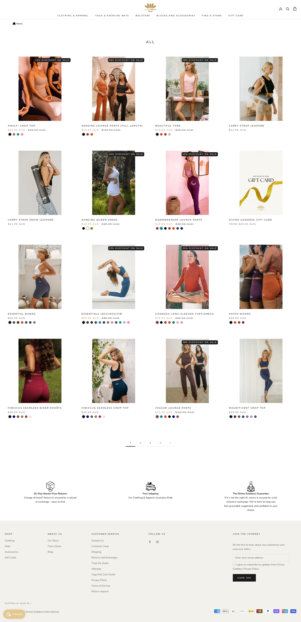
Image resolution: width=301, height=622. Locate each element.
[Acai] (157, 228)
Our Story (53, 540)
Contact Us (97, 540)
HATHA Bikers (240, 313)
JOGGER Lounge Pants (173, 407)
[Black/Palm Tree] (165, 228)
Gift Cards (10, 557)
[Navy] (14, 416)
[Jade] (96, 322)
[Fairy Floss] (22, 134)
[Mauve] (112, 322)
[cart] (294, 9)
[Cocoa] (18, 322)
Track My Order (100, 563)
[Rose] (169, 134)
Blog (50, 552)
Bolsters (143, 15)
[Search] (287, 8)
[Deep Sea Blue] (14, 322)
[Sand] (14, 134)
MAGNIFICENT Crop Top (247, 407)
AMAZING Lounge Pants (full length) (112, 125)
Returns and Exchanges (104, 557)
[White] (87, 228)
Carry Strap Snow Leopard (31, 219)
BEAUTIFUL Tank (168, 125)
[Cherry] (26, 416)
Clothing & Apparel (73, 15)
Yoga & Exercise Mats (112, 15)
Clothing (9, 540)
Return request (100, 591)
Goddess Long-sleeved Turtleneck (184, 313)
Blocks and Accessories (176, 15)
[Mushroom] (181, 322)
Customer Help (100, 546)
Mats (7, 546)
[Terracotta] (91, 134)
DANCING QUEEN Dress (100, 219)
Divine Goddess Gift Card (250, 219)
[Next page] (170, 443)
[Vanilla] (30, 416)
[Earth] (100, 322)
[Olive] (91, 228)
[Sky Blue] (124, 322)
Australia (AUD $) (17, 603)
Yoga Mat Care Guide (103, 574)
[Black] (10, 134)
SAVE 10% (244, 577)
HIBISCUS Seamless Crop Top (105, 407)
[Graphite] (34, 322)
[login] (280, 8)
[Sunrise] (22, 322)
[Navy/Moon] (177, 228)
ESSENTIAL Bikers (22, 313)
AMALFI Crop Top (21, 125)
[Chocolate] (87, 134)
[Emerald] (18, 134)
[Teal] (161, 228)
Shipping (96, 552)
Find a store (212, 15)
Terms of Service (100, 586)
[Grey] (22, 416)
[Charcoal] (30, 322)
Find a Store (54, 546)
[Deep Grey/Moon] (181, 228)
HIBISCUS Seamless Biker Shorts (35, 407)
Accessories (11, 552)
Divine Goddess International (42, 612)
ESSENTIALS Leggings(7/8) (102, 313)
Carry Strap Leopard (246, 125)
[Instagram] (157, 542)
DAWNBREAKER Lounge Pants (178, 219)
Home (19, 23)
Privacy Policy (99, 580)
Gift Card (235, 15)
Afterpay (96, 569)
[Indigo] (87, 322)
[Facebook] (150, 542)
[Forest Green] (26, 322)
